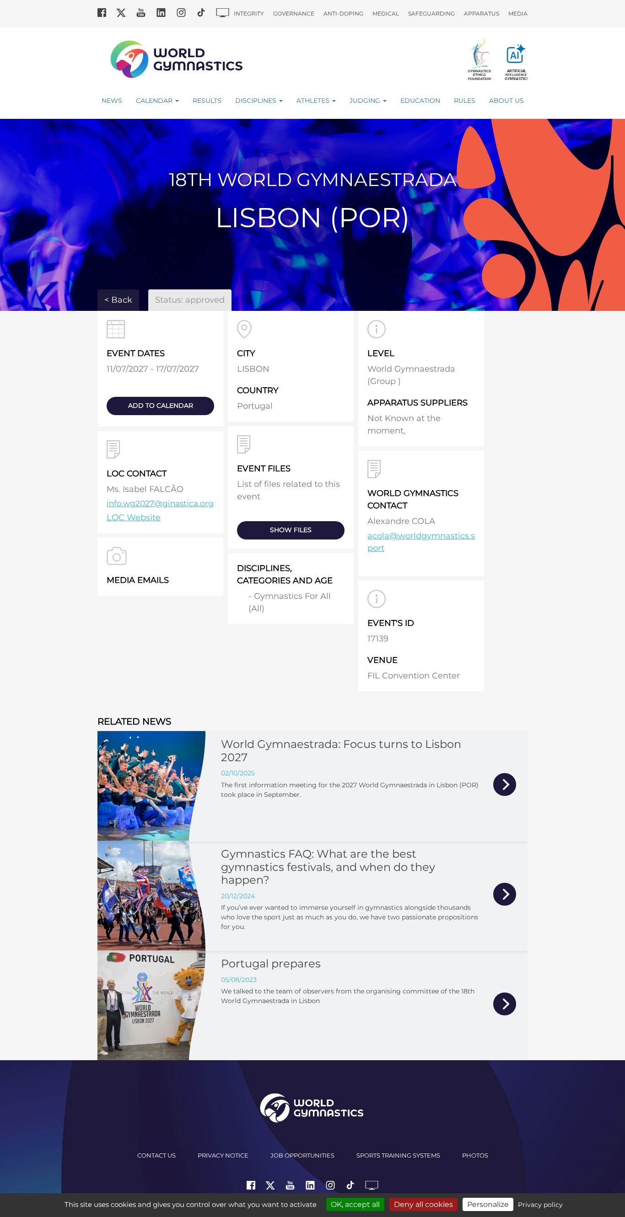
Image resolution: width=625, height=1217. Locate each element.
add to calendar (160, 405)
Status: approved (190, 300)
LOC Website (134, 517)
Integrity (249, 13)
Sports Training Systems (398, 1155)
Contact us (156, 1155)
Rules (464, 100)
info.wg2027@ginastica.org (160, 503)
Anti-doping (343, 13)
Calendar (155, 100)
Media (518, 13)
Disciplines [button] (256, 100)
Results (207, 100)
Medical (385, 13)
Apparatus (481, 13)
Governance (293, 13)
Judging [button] (366, 100)
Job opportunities (302, 1155)
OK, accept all (355, 1204)
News (112, 100)
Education (420, 100)
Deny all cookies (423, 1204)
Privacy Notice (223, 1155)
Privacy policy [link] (540, 1205)
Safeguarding (431, 13)
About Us (506, 100)
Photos (475, 1155)
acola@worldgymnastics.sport (421, 542)
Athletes (313, 100)
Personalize (488, 1204)
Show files (291, 530)
